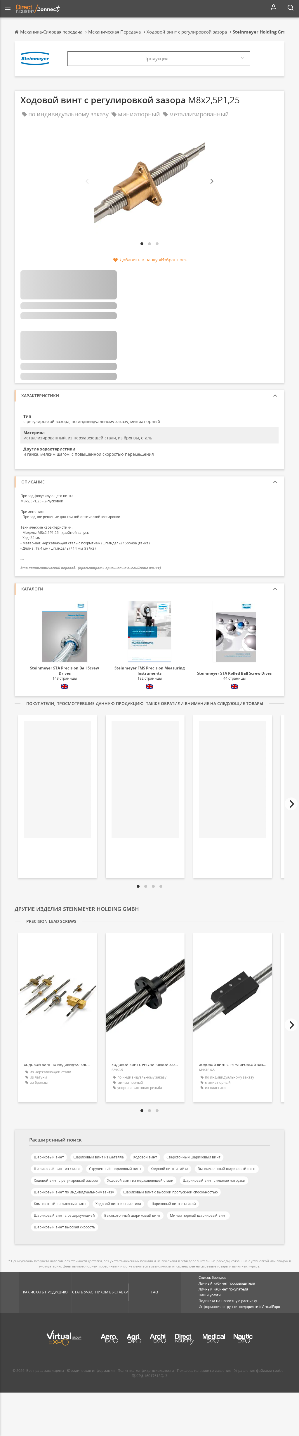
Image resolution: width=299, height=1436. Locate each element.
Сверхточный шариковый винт (193, 1157)
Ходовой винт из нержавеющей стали (140, 1180)
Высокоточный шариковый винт (132, 1215)
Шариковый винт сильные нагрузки (214, 1180)
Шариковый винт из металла (98, 1157)
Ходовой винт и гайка (169, 1168)
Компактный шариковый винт (60, 1203)
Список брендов (212, 1277)
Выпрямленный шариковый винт (227, 1168)
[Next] (211, 181)
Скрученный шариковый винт (115, 1168)
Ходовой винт (145, 1157)
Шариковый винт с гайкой (173, 1203)
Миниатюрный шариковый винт (198, 1215)
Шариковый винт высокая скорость (64, 1227)
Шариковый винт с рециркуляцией (64, 1215)
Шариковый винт (49, 1157)
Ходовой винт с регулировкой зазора (66, 1180)
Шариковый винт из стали (57, 1168)
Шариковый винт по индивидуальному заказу (74, 1192)
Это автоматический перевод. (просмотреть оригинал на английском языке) (90, 567)
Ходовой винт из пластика (118, 1203)
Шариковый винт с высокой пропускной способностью (170, 1192)
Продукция (155, 58)
